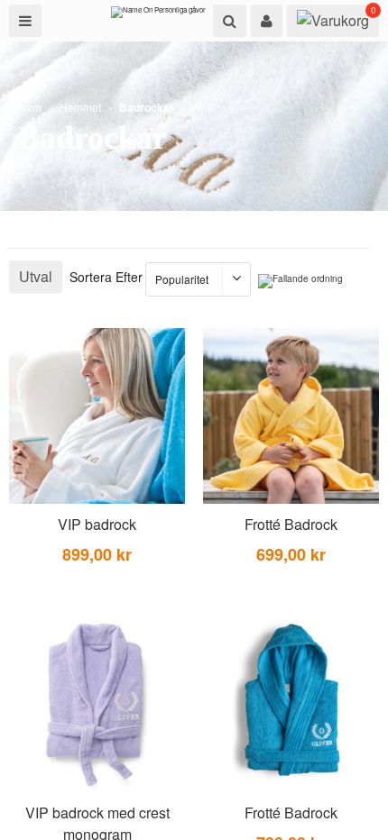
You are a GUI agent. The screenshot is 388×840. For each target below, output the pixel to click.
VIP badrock (97, 524)
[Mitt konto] (266, 21)
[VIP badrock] (97, 416)
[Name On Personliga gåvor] (158, 16)
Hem (30, 106)
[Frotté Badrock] (291, 416)
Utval (35, 276)
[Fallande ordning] (300, 281)
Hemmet (80, 106)
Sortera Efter (106, 277)
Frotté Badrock (291, 524)
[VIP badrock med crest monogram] (97, 704)
